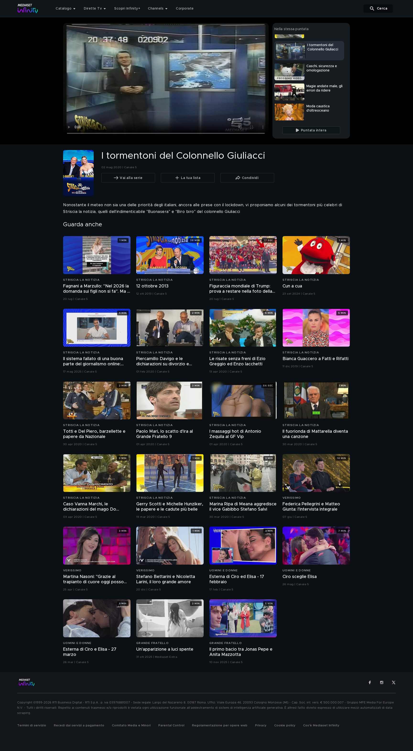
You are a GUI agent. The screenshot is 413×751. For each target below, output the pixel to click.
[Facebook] (370, 682)
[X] (393, 682)
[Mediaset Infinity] (27, 8)
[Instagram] (382, 682)
